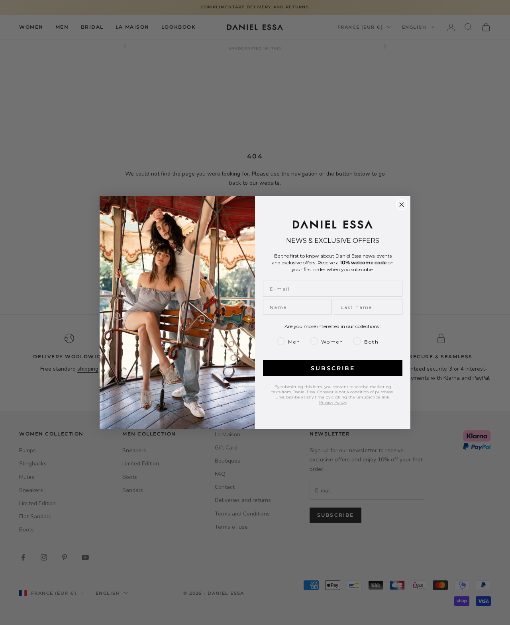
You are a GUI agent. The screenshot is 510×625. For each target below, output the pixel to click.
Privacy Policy (332, 402)
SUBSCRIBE (333, 368)
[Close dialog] (401, 204)
